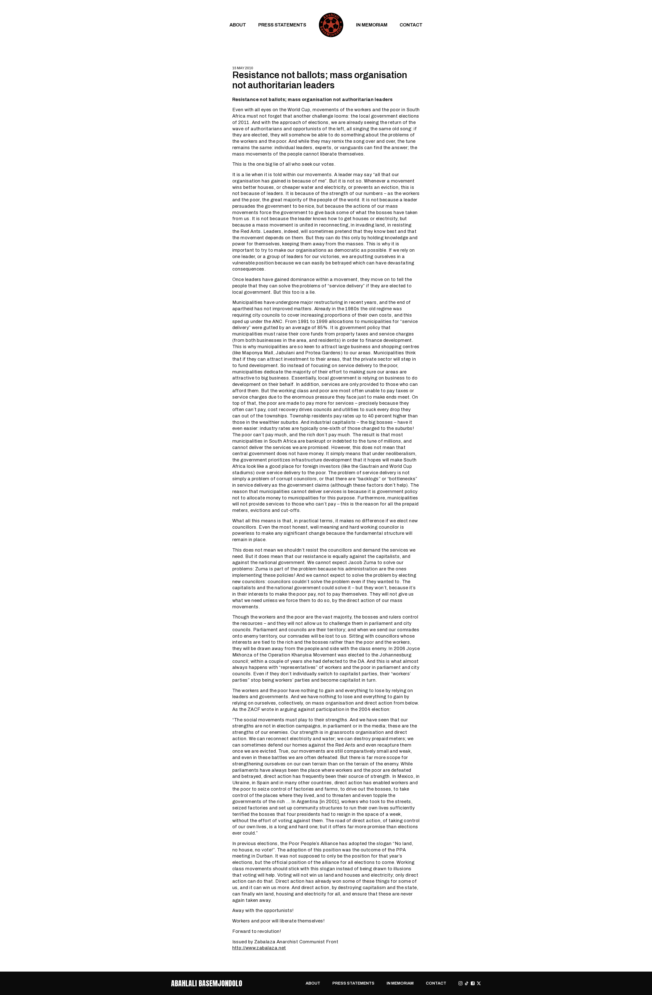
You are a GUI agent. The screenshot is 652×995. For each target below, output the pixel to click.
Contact (411, 24)
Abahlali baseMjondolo (206, 983)
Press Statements (282, 24)
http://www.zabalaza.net (259, 947)
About (237, 24)
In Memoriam (371, 24)
